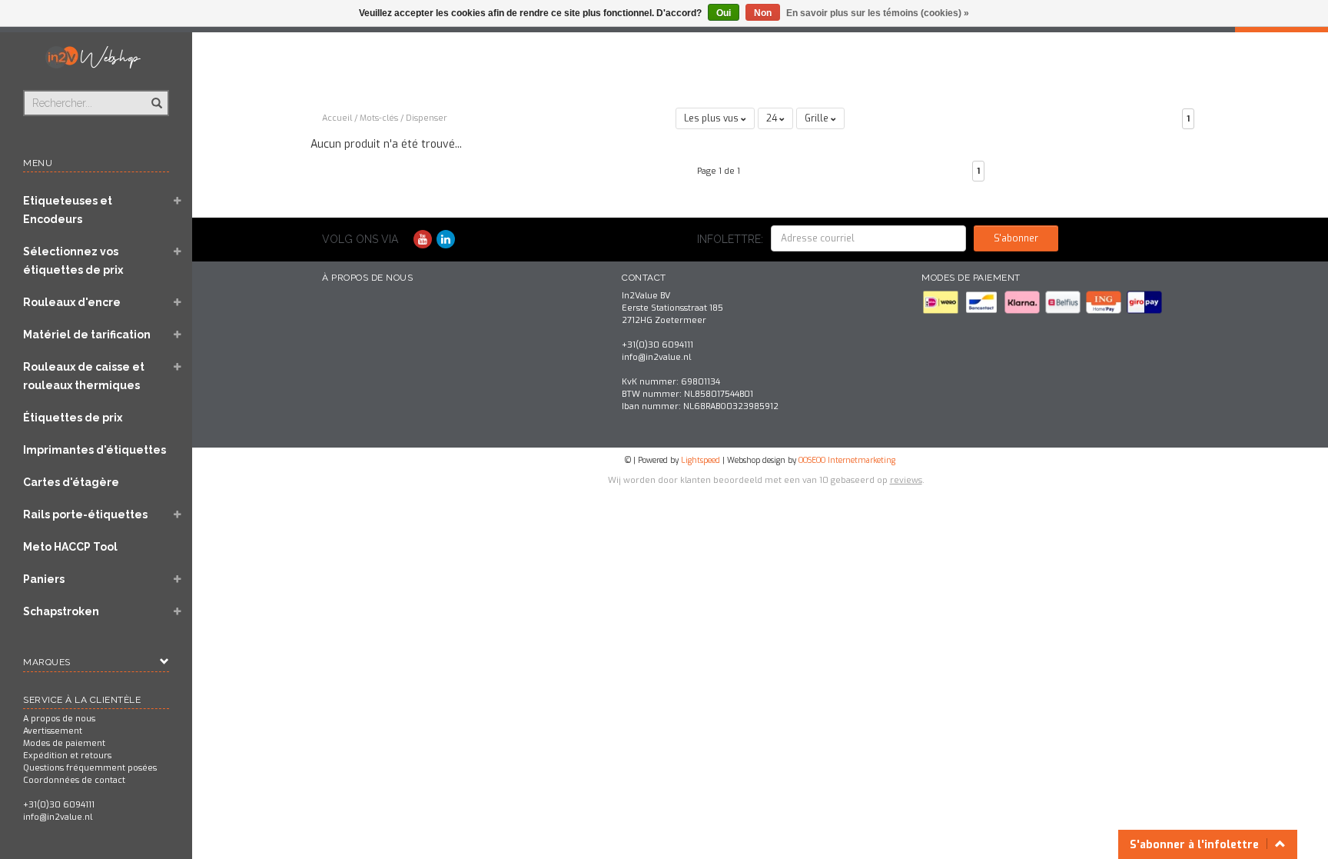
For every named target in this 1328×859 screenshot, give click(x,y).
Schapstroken (61, 611)
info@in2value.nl (57, 817)
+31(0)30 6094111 (59, 805)
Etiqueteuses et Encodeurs (67, 210)
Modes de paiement (64, 743)
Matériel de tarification (87, 334)
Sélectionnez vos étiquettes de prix (73, 260)
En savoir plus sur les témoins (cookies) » (877, 13)
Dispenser (426, 118)
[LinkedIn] (446, 239)
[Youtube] (423, 239)
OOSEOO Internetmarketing (846, 460)
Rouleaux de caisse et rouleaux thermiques (83, 376)
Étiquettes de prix (72, 417)
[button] (177, 202)
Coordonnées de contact (74, 780)
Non (763, 13)
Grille (818, 118)
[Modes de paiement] (941, 302)
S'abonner (1016, 238)
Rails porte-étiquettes (85, 514)
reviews (906, 480)
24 (772, 118)
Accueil (337, 118)
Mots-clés (379, 118)
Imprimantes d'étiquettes (94, 450)
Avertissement (52, 731)
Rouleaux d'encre (72, 302)
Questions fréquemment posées (90, 768)
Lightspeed (700, 460)
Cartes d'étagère (71, 482)
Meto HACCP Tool (70, 547)
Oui (723, 13)
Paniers (44, 579)
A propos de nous (59, 718)
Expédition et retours (67, 755)
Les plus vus (712, 118)
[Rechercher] (155, 94)
